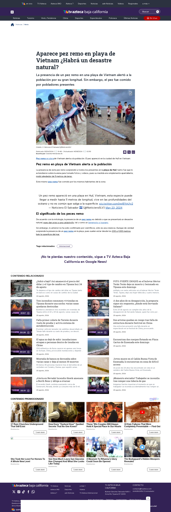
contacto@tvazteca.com (142, 489)
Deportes (82, 4)
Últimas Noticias (131, 18)
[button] (148, 498)
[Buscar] (157, 11)
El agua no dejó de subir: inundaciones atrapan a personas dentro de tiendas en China (57, 342)
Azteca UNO (56, 4)
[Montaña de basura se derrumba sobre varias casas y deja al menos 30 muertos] (21, 365)
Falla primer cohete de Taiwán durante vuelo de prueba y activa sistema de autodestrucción (57, 323)
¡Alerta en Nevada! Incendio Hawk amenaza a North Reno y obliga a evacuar (59, 380)
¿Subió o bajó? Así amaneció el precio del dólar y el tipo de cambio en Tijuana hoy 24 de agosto (59, 284)
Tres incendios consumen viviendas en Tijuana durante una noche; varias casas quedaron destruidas (57, 303)
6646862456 (138, 491)
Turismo (30, 18)
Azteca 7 (69, 4)
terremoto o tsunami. (98, 222)
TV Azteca (41, 4)
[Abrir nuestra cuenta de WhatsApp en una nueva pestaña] (33, 491)
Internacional (64, 246)
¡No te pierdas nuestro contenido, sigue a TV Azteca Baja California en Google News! (85, 259)
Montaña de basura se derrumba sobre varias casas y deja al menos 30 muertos (57, 360)
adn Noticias (107, 4)
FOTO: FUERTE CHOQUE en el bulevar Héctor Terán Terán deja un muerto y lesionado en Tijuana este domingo (136, 284)
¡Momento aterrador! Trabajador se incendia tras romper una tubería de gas (136, 380)
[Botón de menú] (12, 12)
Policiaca (113, 18)
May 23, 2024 (114, 207)
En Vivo (153, 18)
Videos (121, 4)
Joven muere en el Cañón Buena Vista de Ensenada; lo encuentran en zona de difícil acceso (136, 361)
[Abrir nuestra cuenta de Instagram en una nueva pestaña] (18, 491)
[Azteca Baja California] (85, 12)
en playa (45, 158)
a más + (145, 4)
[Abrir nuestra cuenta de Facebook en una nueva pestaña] (28, 491)
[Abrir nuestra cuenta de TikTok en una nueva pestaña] (23, 491)
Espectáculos (96, 18)
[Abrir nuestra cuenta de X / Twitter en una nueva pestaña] (13, 491)
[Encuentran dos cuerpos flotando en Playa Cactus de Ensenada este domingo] (98, 346)
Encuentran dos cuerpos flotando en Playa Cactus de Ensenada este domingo (135, 341)
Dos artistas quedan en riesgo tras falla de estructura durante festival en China (135, 321)
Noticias (94, 4)
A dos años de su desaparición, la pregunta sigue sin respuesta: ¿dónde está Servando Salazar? (135, 303)
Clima (65, 18)
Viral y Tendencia (48, 18)
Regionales (133, 4)
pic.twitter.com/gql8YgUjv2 (116, 203)
